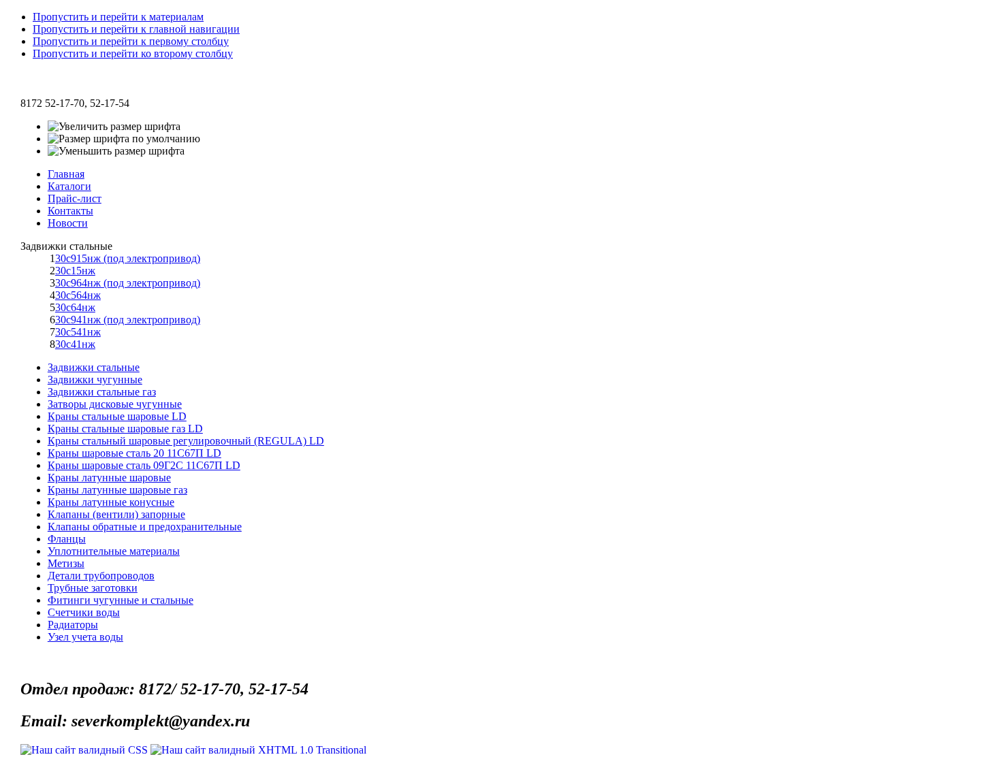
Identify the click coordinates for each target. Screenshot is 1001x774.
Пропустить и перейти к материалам (118, 16)
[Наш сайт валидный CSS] (85, 750)
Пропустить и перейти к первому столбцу (131, 41)
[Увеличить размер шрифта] (114, 126)
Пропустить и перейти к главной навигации (136, 29)
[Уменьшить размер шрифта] (116, 151)
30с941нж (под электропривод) (127, 319)
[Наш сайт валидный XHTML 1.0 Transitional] (258, 750)
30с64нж (75, 307)
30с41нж (75, 344)
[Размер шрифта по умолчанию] (124, 139)
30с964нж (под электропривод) (127, 283)
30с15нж (75, 270)
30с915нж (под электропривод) (127, 258)
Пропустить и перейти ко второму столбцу (133, 53)
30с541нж (78, 332)
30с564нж (78, 295)
